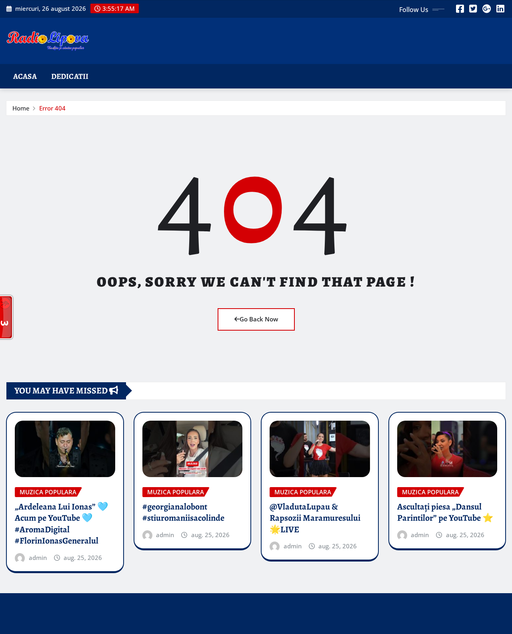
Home (21, 108)
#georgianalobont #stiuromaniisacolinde (183, 512)
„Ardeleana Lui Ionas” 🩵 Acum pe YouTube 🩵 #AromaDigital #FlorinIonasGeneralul (61, 524)
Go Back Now (259, 319)
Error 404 (52, 108)
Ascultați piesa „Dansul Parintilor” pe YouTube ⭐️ (445, 512)
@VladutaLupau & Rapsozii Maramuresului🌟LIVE (315, 518)
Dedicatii (69, 76)
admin (38, 558)
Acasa (25, 76)
